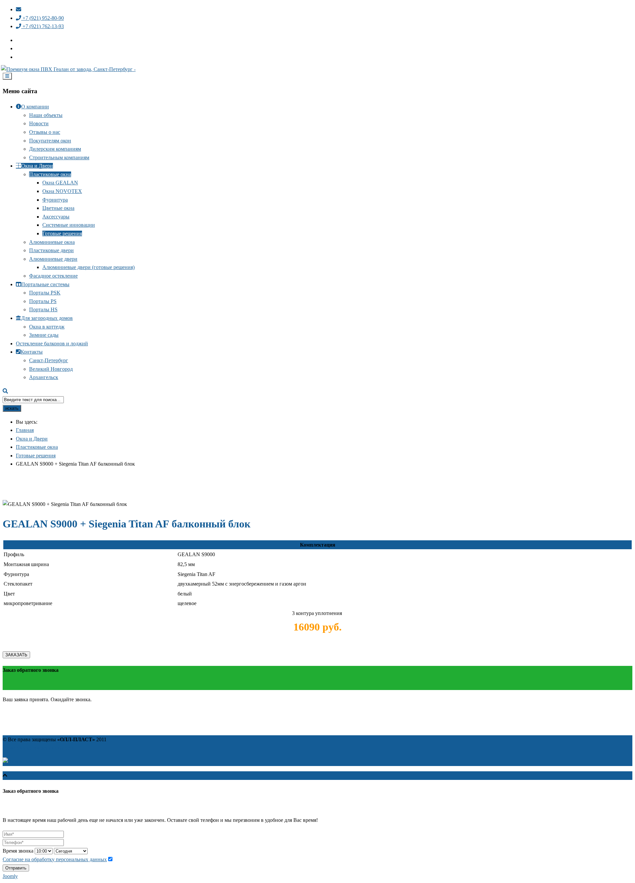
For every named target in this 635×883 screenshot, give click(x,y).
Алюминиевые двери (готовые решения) (88, 267)
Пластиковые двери (51, 250)
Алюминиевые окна (52, 242)
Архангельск (43, 377)
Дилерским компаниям (55, 149)
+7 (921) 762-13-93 (42, 26)
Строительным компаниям (59, 157)
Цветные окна (58, 208)
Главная (25, 430)
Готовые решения (62, 233)
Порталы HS (43, 309)
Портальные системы (45, 284)
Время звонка (18, 851)
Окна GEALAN (60, 182)
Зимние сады (44, 335)
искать (12, 408)
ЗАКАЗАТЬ (16, 654)
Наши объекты (46, 115)
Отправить (15, 867)
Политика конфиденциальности (39, 748)
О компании (35, 106)
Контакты (32, 352)
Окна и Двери (37, 166)
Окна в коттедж (46, 326)
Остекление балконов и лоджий (52, 343)
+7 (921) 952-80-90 (42, 18)
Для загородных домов (47, 318)
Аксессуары (55, 216)
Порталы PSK (45, 292)
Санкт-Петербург (48, 360)
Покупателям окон (50, 140)
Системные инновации (68, 225)
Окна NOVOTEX (62, 191)
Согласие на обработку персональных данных (55, 859)
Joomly (10, 876)
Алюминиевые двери (53, 259)
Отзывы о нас (44, 132)
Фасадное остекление (53, 276)
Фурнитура (55, 200)
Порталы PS (43, 301)
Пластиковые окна (50, 174)
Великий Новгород (51, 369)
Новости (39, 123)
